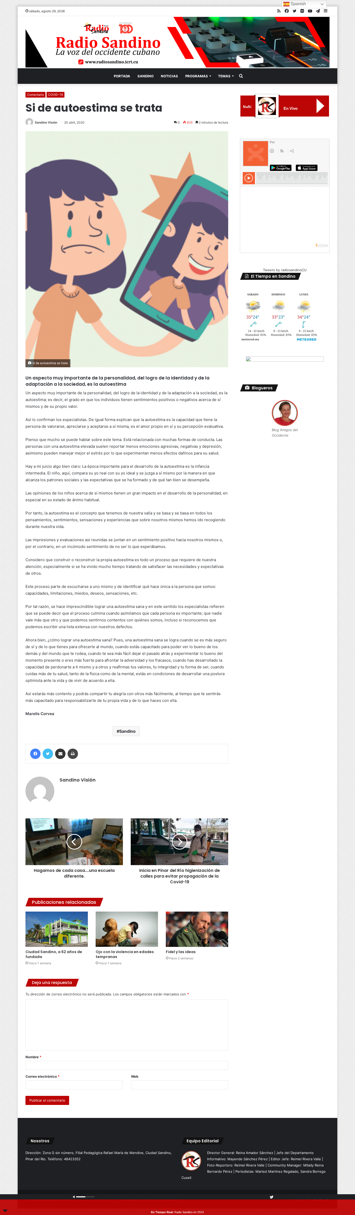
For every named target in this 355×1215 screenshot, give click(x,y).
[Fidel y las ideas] (197, 929)
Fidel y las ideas (181, 951)
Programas (196, 76)
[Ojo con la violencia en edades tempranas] (127, 929)
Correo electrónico (42, 1076)
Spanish (298, 4)
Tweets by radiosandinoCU (285, 270)
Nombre (33, 1057)
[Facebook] (35, 754)
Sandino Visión (46, 122)
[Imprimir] (73, 754)
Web (134, 1076)
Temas (224, 76)
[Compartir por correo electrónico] (60, 754)
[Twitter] (48, 754)
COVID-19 (55, 95)
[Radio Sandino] (177, 42)
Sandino (145, 76)
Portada (122, 76)
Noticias (169, 76)
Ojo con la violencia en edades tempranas (125, 954)
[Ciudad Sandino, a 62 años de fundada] (56, 929)
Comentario (35, 95)
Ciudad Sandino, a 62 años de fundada (53, 954)
